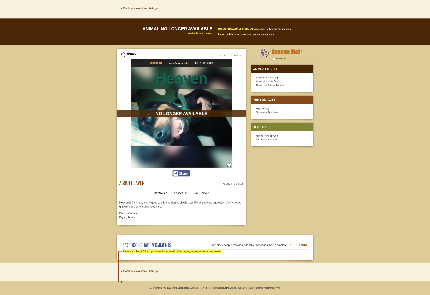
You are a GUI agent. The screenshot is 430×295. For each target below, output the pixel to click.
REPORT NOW (298, 245)
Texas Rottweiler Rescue (235, 28)
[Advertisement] (252, 8)
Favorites (281, 58)
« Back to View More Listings (139, 8)
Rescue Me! (226, 34)
